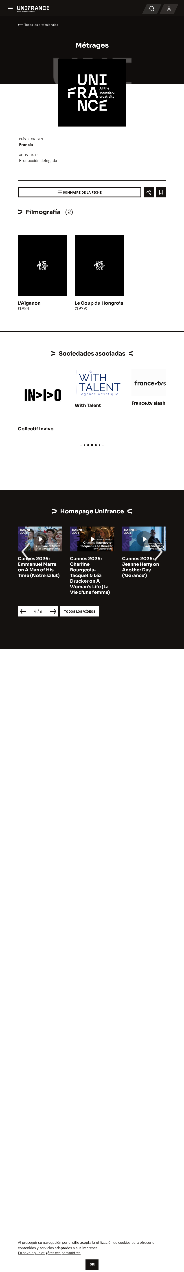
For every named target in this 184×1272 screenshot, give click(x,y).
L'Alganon (29, 303)
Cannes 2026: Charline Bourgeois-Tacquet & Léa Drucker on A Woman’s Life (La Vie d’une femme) (90, 575)
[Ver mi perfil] (169, 9)
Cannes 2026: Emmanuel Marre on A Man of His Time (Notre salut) (39, 567)
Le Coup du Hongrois (99, 303)
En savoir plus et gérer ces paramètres (49, 1252)
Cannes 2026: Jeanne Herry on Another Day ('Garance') (140, 567)
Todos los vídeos (79, 611)
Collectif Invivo (36, 429)
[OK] (92, 1264)
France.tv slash (148, 403)
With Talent (88, 405)
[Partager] (149, 192)
